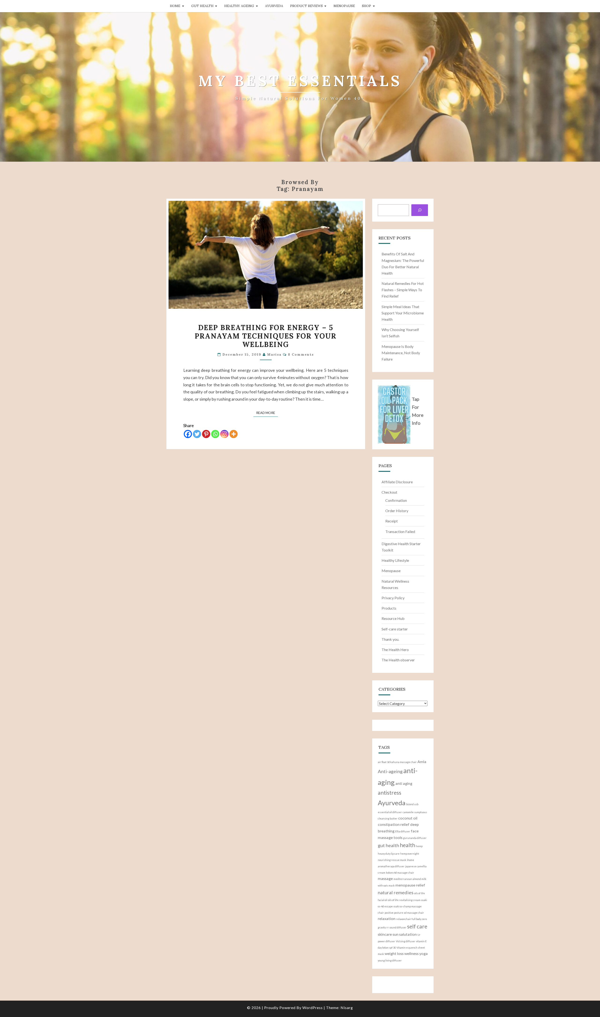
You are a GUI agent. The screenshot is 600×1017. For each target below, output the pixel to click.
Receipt (391, 521)
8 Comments (301, 354)
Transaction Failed (400, 531)
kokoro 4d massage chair (400, 872)
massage (385, 878)
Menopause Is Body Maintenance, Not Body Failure (401, 352)
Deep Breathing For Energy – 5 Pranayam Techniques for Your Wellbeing (266, 336)
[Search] (419, 210)
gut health (388, 845)
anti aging (403, 783)
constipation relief (393, 824)
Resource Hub (393, 618)
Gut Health (202, 6)
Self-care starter (395, 629)
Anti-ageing (390, 771)
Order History (396, 510)
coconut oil (407, 818)
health (407, 845)
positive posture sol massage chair (404, 912)
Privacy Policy (393, 598)
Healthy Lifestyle (395, 560)
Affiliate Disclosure (397, 482)
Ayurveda (274, 6)
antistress (389, 792)
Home (175, 6)
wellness (411, 953)
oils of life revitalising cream (404, 900)
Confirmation (396, 500)
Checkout (389, 492)
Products (389, 608)
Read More (267, 412)
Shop (366, 6)
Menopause (344, 6)
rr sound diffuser (396, 927)
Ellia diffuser (402, 831)
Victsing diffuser (405, 941)
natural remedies (395, 892)
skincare (385, 934)
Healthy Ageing (239, 6)
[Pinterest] (206, 434)
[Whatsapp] (215, 434)
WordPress (312, 1007)
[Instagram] (224, 434)
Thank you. (390, 639)
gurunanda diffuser (415, 837)
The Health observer (398, 660)
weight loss (394, 953)
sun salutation (405, 934)
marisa (274, 354)
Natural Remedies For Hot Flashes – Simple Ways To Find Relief (403, 289)
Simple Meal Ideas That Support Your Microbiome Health (403, 312)
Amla (421, 761)
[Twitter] (197, 434)
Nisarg (347, 1007)
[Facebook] (188, 434)
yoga (423, 953)
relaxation (386, 918)
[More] (233, 434)
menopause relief (410, 885)
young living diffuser (390, 960)
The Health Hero (395, 649)
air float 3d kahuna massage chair (397, 762)
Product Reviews (306, 6)
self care (417, 926)
